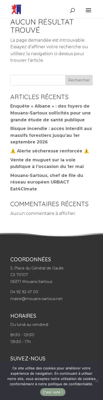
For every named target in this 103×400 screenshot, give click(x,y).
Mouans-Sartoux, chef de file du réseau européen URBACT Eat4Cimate (46, 182)
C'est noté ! (53, 392)
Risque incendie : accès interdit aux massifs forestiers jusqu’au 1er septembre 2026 (51, 135)
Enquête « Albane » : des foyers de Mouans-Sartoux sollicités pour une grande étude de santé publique (50, 113)
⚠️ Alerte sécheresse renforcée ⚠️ (49, 150)
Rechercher (79, 80)
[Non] (96, 380)
